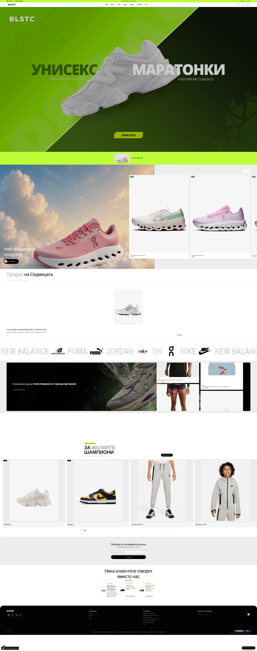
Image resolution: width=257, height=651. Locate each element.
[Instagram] (9, 1)
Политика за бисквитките (148, 622)
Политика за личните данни (149, 620)
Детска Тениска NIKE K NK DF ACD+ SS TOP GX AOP (169, 401)
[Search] (238, 4)
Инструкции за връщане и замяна (150, 618)
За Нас (90, 613)
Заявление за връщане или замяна (151, 615)
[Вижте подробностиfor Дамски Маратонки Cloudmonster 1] (159, 214)
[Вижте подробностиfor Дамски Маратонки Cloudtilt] (220, 214)
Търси (90, 618)
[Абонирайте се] (248, 614)
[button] (248, 4)
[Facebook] (7, 1)
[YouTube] (10, 1)
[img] (128, 579)
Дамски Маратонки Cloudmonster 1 (138, 255)
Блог (90, 617)
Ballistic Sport (238, 632)
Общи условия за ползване (149, 613)
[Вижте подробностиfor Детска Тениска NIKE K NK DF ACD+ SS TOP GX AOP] (178, 377)
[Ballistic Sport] (12, 4)
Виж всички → (167, 455)
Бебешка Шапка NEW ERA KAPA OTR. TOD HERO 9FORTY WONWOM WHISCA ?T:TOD (219, 365)
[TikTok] (12, 1)
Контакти (91, 615)
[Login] (243, 4)
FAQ (144, 624)
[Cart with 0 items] (248, 4)
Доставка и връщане (147, 617)
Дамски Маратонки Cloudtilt (198, 255)
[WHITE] (7, 335)
